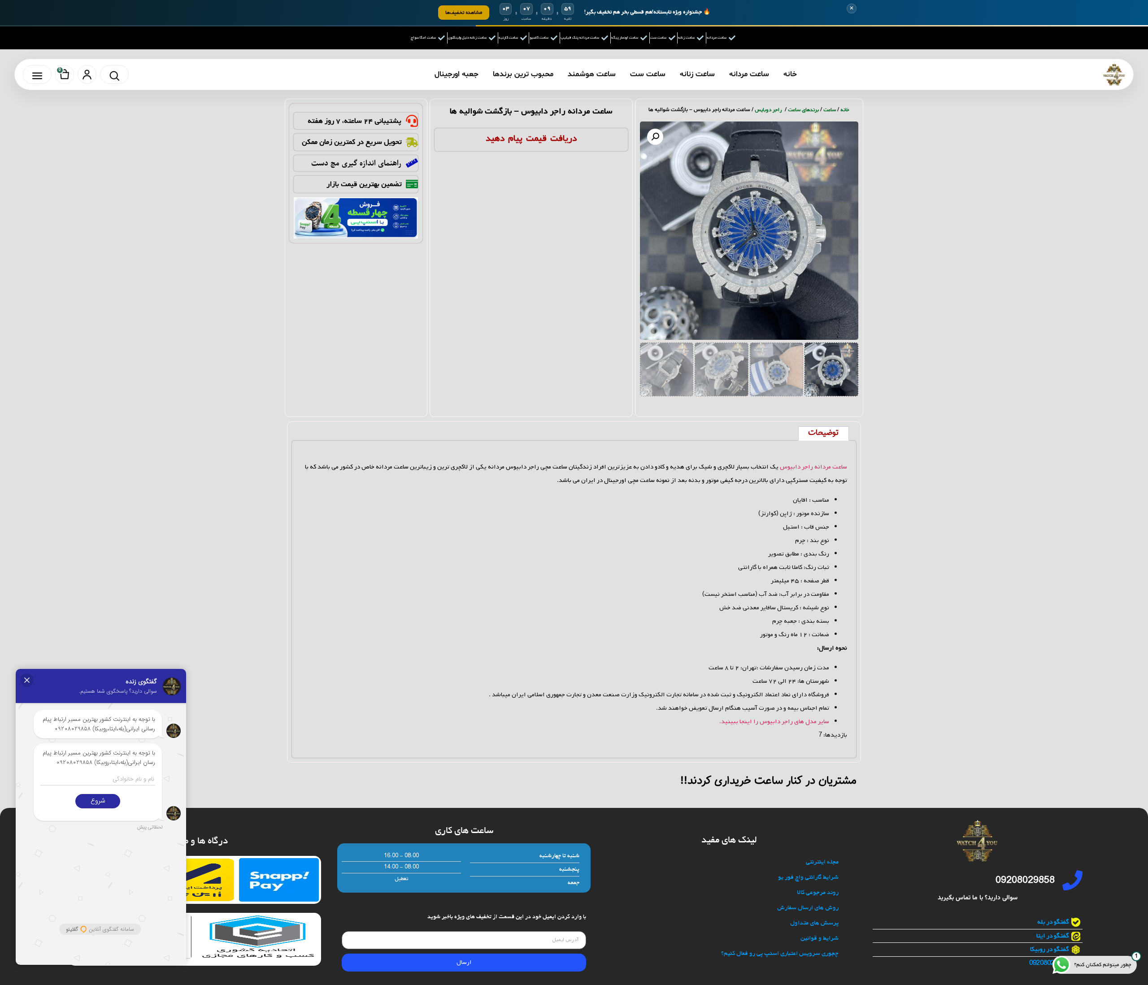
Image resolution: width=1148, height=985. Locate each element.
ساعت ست (647, 74)
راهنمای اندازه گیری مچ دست (356, 163)
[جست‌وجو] (114, 74)
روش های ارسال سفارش (808, 908)
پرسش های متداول (814, 923)
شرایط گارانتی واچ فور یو (808, 877)
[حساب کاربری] (87, 74)
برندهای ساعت (803, 110)
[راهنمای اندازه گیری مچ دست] (412, 163)
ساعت (829, 110)
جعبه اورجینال (456, 74)
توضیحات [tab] (823, 433)
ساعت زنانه (697, 74)
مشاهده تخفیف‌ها (463, 12)
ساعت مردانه (749, 74)
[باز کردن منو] (37, 74)
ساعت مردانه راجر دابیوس (813, 467)
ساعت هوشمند (592, 74)
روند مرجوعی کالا (818, 893)
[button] (655, 137)
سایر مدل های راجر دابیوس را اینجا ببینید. (774, 721)
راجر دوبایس (769, 110)
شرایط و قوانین (819, 938)
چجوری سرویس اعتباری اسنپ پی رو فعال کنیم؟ (780, 953)
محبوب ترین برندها (523, 74)
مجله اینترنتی (822, 862)
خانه (790, 74)
